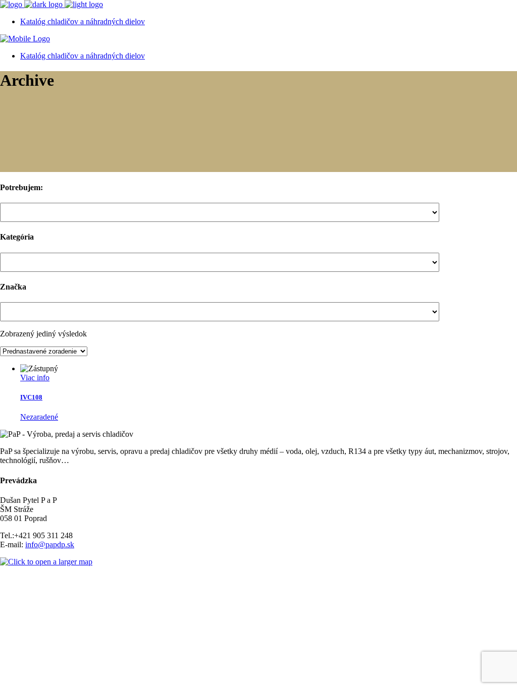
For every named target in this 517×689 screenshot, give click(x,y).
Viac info (34, 377)
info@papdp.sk (49, 544)
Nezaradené (39, 417)
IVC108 (31, 397)
